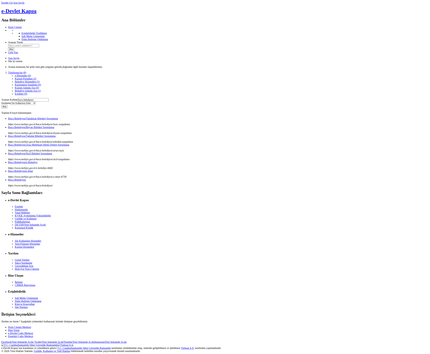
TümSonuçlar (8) (17, 72)
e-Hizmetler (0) (23, 75)
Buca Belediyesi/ (17, 179)
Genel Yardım (22, 259)
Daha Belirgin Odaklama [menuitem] (35, 39)
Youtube (79, 342)
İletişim (19, 282)
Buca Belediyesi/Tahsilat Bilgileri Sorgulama (32, 136)
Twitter (49, 342)
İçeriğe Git (7, 2)
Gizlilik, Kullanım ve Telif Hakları (52, 351)
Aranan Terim (15, 42)
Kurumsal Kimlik (24, 227)
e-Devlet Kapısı (18, 11)
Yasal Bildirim (22, 212)
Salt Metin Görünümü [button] (26, 298)
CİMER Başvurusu (25, 285)
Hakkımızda (21, 209)
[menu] (218, 35)
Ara (4, 106)
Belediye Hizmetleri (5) (27, 81)
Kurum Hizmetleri (24, 246)
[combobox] (23, 45)
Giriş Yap (13, 52)
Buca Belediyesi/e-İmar (20, 171)
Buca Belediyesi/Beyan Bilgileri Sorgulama (31, 127)
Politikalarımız (22, 221)
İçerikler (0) (21, 93)
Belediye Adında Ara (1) (28, 90)
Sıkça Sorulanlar (23, 262)
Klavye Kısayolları (25, 304)
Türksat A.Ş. (187, 348)
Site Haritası (21, 307)
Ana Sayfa (18, 2)
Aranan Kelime (9, 99)
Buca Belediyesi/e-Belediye (22, 162)
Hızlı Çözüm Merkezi (19, 327)
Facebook (17, 342)
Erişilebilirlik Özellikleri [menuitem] (34, 33)
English (19, 206)
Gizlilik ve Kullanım (25, 218)
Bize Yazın (13, 330)
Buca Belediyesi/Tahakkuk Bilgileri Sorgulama (33, 118)
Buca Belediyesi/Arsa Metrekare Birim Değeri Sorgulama (38, 144)
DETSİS (30, 224)
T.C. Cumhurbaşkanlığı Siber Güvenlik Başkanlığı (84, 348)
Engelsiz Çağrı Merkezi (20, 336)
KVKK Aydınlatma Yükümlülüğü (33, 215)
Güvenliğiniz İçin (24, 265)
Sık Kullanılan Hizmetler (28, 240)
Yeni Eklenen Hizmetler (27, 243)
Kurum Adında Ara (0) (27, 87)
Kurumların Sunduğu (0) (28, 84)
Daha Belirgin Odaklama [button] (28, 301)
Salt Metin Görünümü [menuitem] (33, 36)
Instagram (110, 342)
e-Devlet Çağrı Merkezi (20, 333)
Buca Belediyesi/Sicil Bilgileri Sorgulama (30, 153)
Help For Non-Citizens (27, 269)
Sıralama (6, 103)
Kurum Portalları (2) (25, 78)
